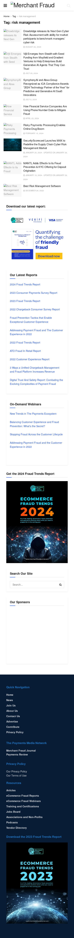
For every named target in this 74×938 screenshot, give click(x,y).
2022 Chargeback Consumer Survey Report (35, 309)
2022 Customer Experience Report (29, 359)
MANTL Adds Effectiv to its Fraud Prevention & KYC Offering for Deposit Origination (44, 166)
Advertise (12, 721)
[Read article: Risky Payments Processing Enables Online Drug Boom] (13, 129)
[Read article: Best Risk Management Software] (13, 190)
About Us (12, 711)
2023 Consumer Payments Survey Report (33, 292)
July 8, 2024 (31, 99)
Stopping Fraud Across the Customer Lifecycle (36, 434)
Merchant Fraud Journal (21, 750)
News (9, 700)
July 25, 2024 (31, 73)
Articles (11, 790)
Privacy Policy (15, 732)
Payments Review (17, 754)
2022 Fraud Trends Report (25, 342)
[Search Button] (68, 5)
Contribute (12, 727)
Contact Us (13, 716)
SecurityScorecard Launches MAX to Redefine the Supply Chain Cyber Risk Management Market (44, 144)
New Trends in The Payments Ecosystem (33, 413)
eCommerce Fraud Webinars (23, 801)
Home (7, 16)
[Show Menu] (5, 5)
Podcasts (12, 822)
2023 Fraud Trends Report (25, 301)
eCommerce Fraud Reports (22, 795)
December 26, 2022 (34, 190)
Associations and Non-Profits (24, 817)
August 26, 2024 (33, 47)
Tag (14, 16)
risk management (27, 16)
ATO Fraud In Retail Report (25, 351)
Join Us (11, 705)
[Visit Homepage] (37, 5)
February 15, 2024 (34, 133)
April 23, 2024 (32, 118)
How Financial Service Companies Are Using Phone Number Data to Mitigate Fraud (45, 110)
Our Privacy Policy (16, 771)
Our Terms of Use (16, 775)
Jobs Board (13, 811)
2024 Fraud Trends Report (25, 284)
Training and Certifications (22, 806)
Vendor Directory (16, 827)
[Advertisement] (40, 634)
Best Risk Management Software (42, 186)
